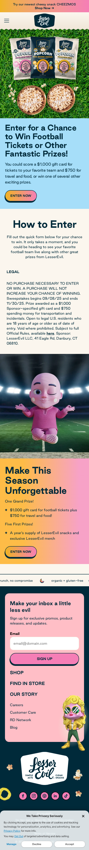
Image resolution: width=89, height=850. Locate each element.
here (50, 333)
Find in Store (27, 683)
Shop (17, 672)
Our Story (24, 694)
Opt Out (18, 836)
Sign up (44, 659)
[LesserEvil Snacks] (44, 20)
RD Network (20, 720)
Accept (69, 844)
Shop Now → (44, 8)
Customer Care (23, 712)
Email (14, 634)
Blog (13, 727)
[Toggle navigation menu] (7, 21)
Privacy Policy (12, 830)
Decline (36, 844)
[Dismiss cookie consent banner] (83, 816)
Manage (11, 844)
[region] (44, 580)
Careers (16, 705)
